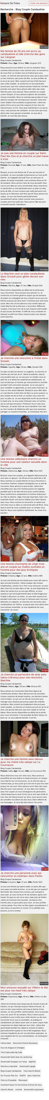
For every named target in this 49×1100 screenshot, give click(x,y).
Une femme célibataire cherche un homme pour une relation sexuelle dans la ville (24, 461)
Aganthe (32, 1062)
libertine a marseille (9, 1066)
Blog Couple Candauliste (11, 1071)
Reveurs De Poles (10, 3)
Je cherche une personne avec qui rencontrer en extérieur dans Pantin (21, 874)
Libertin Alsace (7, 1089)
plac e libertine (34, 1075)
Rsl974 (23, 1075)
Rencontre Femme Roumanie (25, 1043)
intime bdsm (6, 1043)
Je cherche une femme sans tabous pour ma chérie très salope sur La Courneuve (22, 762)
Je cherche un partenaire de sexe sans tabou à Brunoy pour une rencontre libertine (23, 677)
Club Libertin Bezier (32, 1071)
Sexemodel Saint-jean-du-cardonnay (16, 1057)
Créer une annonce (38, 3)
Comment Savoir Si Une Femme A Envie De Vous (21, 1085)
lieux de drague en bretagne (12, 1048)
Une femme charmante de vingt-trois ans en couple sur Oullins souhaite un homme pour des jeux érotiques (22, 566)
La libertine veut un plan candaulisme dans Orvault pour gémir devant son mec (22, 276)
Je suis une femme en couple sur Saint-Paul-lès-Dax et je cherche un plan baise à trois (24, 156)
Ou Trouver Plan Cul (9, 1075)
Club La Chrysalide (9, 1080)
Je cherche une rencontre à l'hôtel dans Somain (24, 360)
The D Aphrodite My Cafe (11, 1052)
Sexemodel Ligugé (27, 1066)
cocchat (18, 1089)
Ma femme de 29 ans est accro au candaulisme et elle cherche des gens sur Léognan (23, 54)
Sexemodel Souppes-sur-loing (14, 1062)
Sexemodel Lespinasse (33, 1089)
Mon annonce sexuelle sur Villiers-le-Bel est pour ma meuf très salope (24, 989)
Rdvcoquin (23, 1080)
